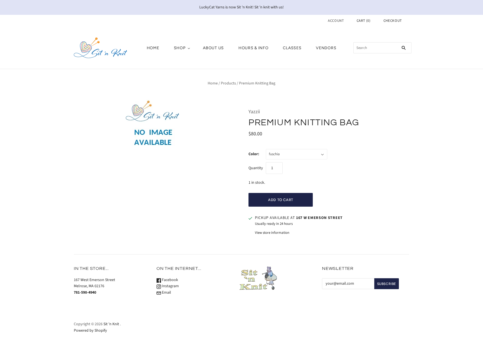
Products (228, 83)
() (364, 20)
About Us (213, 48)
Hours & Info (253, 48)
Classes (292, 48)
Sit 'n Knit (111, 324)
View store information (272, 232)
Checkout (392, 20)
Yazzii (254, 111)
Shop (180, 48)
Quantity (255, 168)
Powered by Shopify (90, 330)
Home (153, 48)
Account (336, 20)
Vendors (326, 48)
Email (166, 292)
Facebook (169, 280)
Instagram (170, 286)
